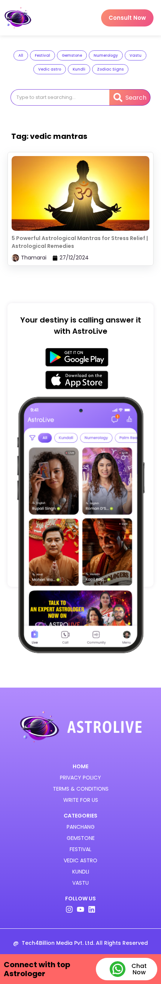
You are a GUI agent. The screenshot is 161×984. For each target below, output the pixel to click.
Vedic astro (49, 69)
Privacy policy (80, 777)
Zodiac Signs (110, 69)
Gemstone (72, 55)
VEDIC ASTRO (80, 860)
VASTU (80, 883)
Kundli (79, 69)
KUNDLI (80, 871)
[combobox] (59, 97)
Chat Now (139, 969)
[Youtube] (80, 909)
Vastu (136, 55)
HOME (80, 766)
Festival (42, 55)
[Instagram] (69, 909)
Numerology (106, 55)
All (20, 55)
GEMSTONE (81, 838)
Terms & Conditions (81, 789)
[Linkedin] (91, 909)
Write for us (80, 800)
